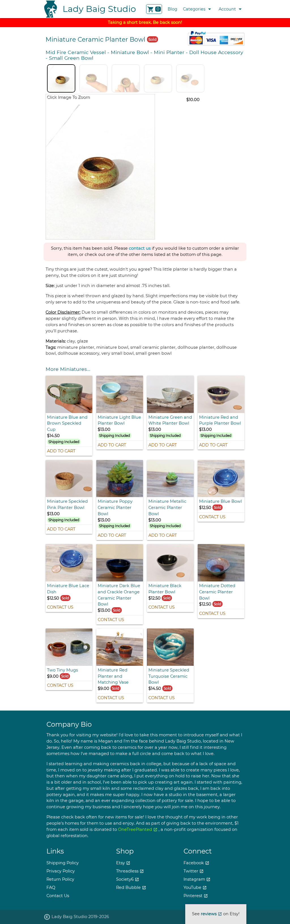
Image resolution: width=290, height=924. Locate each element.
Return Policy (60, 879)
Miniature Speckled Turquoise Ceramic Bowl (168, 676)
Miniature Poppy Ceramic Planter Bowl (115, 507)
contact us (140, 248)
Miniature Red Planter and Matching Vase (113, 676)
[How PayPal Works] (216, 44)
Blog (172, 9)
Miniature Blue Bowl (220, 501)
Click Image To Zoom (68, 97)
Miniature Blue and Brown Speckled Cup (67, 423)
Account (231, 9)
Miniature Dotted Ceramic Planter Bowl (217, 592)
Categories (198, 9)
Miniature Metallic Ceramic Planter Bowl (167, 507)
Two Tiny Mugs (62, 670)
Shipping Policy (62, 862)
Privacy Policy (60, 871)
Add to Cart (61, 451)
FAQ (50, 887)
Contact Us (212, 516)
